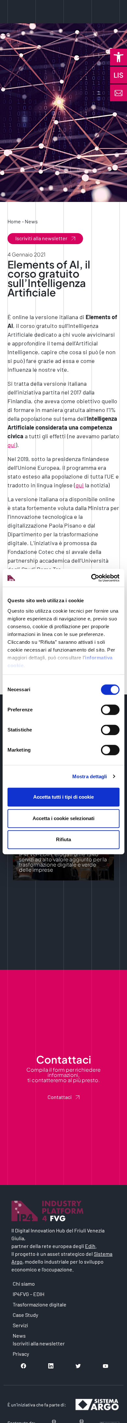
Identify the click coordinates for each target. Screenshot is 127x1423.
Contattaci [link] (60, 1097)
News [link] (31, 221)
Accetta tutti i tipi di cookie (63, 797)
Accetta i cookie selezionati (63, 818)
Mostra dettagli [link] (89, 776)
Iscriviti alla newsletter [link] (41, 238)
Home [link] (14, 221)
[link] (118, 57)
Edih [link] (90, 1246)
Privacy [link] (21, 1354)
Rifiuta (63, 839)
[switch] (110, 710)
